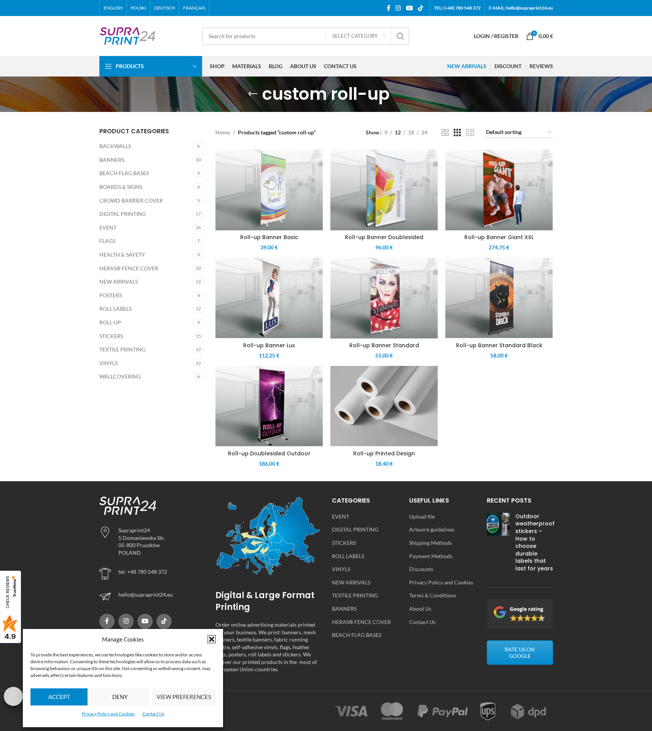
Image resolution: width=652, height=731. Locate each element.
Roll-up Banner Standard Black (499, 345)
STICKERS (111, 336)
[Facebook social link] (388, 8)
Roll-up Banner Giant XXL (499, 237)
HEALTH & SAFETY (122, 254)
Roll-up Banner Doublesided (384, 237)
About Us (420, 608)
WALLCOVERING (120, 376)
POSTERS (110, 295)
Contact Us (153, 714)
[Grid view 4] (470, 132)
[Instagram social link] (398, 8)
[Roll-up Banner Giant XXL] (499, 190)
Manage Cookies (13, 696)
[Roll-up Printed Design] (384, 406)
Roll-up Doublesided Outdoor (269, 453)
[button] (211, 639)
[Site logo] (127, 35)
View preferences (183, 696)
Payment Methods (430, 556)
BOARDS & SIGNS (120, 187)
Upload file (422, 516)
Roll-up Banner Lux (269, 345)
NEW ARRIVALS (118, 281)
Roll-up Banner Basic (269, 237)
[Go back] (252, 94)
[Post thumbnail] (498, 544)
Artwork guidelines (431, 529)
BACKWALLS (115, 146)
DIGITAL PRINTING (122, 214)
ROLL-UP (110, 322)
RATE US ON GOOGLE (520, 652)
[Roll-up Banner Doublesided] (384, 190)
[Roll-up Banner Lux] (269, 298)
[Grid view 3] (457, 132)
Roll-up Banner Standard (384, 345)
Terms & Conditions (432, 595)
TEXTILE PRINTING (122, 349)
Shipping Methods (430, 542)
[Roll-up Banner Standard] (384, 298)
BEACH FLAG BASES (124, 173)
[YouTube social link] (409, 8)
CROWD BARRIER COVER (131, 200)
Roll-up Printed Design (384, 453)
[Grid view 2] (445, 132)
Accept (59, 696)
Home (222, 132)
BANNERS (111, 159)
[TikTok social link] (420, 8)
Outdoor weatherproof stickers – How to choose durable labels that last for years (535, 542)
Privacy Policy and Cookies (108, 714)
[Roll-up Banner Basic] (269, 190)
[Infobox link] (151, 596)
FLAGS (107, 241)
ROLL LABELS (115, 308)
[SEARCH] (400, 36)
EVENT (107, 227)
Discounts (421, 569)
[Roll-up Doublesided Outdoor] (269, 406)
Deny (120, 696)
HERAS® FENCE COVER (128, 268)
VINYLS (108, 363)
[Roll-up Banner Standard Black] (499, 298)
